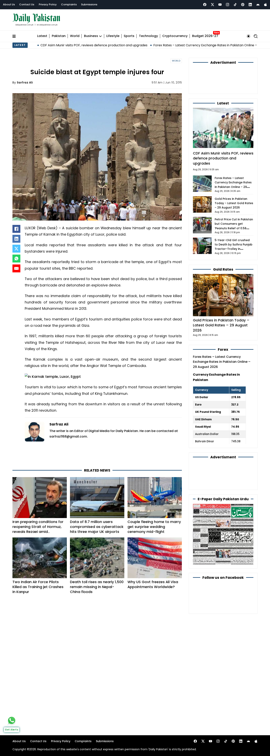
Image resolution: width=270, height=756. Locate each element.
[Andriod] (258, 4)
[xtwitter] (212, 4)
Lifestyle (112, 36)
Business (91, 36)
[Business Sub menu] (100, 36)
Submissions (89, 4)
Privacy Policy (48, 4)
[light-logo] (37, 19)
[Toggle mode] (248, 36)
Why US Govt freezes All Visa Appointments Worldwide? (152, 584)
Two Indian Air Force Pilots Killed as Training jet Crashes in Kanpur (37, 586)
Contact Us (26, 4)
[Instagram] (227, 4)
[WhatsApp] (16, 258)
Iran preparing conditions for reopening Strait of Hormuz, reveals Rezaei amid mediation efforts (37, 529)
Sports (129, 36)
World (74, 36)
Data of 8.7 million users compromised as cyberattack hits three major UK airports (97, 526)
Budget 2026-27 (205, 36)
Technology (148, 36)
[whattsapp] (12, 720)
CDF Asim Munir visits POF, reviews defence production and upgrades (62, 45)
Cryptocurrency (175, 36)
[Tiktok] (235, 4)
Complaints (69, 4)
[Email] (16, 268)
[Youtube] (220, 4)
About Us (9, 4)
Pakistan (59, 36)
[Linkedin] (250, 4)
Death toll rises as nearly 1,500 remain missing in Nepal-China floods (97, 586)
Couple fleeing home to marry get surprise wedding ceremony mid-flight (154, 526)
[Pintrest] (242, 4)
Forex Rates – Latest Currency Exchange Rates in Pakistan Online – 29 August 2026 (186, 45)
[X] (16, 249)
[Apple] (265, 4)
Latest (42, 36)
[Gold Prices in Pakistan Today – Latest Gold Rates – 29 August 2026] (223, 295)
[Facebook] (204, 4)
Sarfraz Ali (25, 82)
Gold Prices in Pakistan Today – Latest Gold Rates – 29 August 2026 (234, 203)
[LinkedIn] (16, 239)
